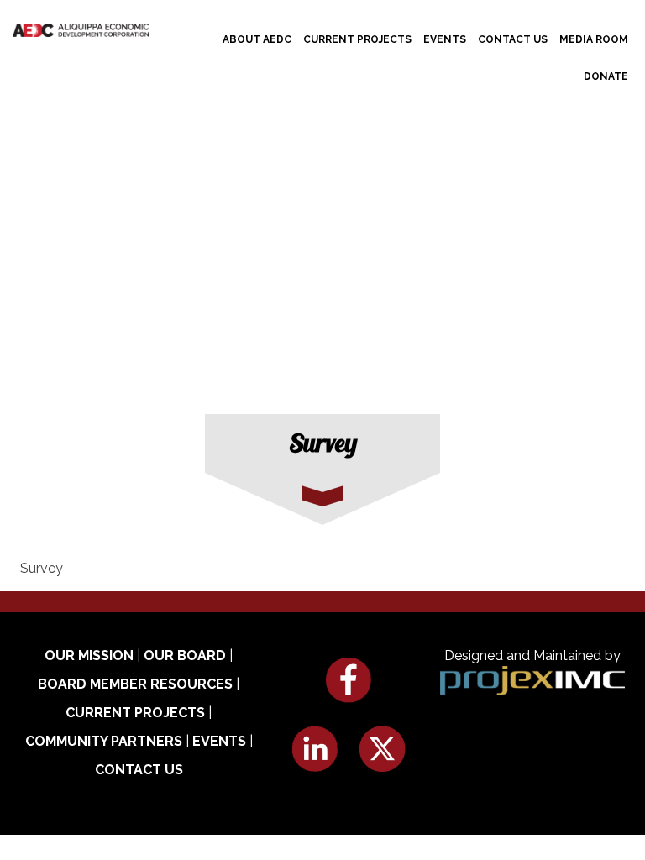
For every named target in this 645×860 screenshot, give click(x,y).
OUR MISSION (89, 655)
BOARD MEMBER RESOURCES (135, 684)
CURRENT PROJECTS (135, 713)
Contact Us (513, 39)
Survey (41, 568)
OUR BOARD (185, 655)
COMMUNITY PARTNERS (103, 741)
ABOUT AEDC (257, 39)
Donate (606, 76)
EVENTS (219, 741)
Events (444, 39)
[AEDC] (81, 29)
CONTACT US (139, 770)
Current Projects (357, 39)
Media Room (593, 39)
